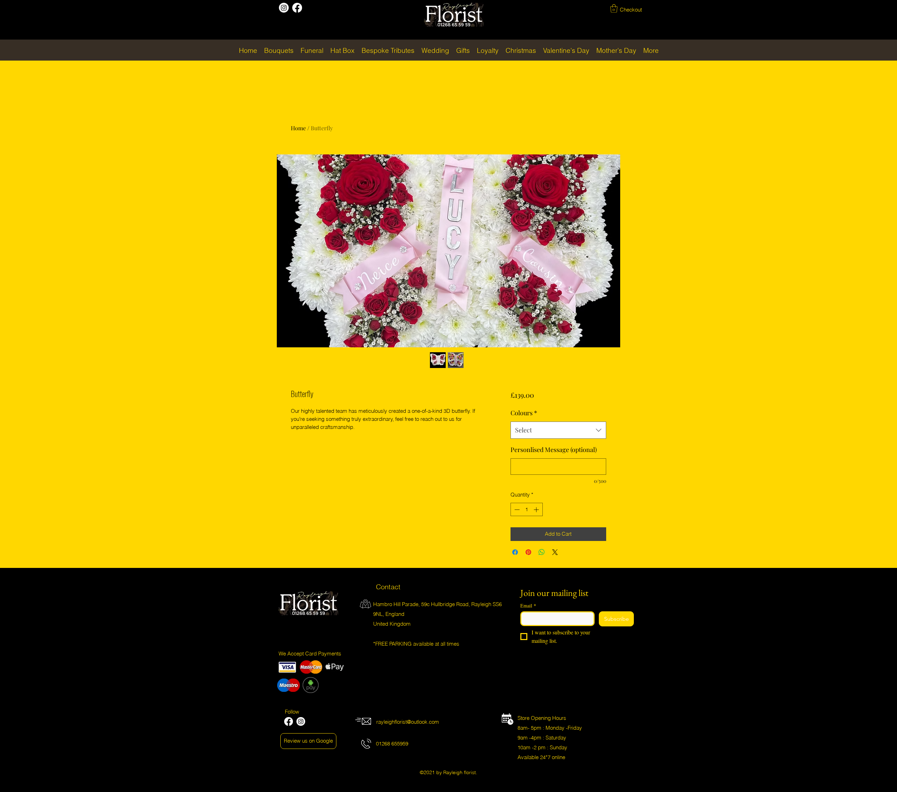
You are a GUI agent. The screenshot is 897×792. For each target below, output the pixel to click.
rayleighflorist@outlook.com (407, 721)
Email (528, 606)
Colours (524, 413)
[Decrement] (516, 509)
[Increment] (537, 509)
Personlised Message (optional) (554, 449)
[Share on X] (555, 552)
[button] (613, 8)
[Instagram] (284, 8)
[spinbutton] (526, 509)
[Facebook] (297, 8)
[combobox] (558, 430)
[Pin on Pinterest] (528, 552)
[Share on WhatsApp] (541, 552)
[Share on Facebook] (515, 552)
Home (298, 128)
